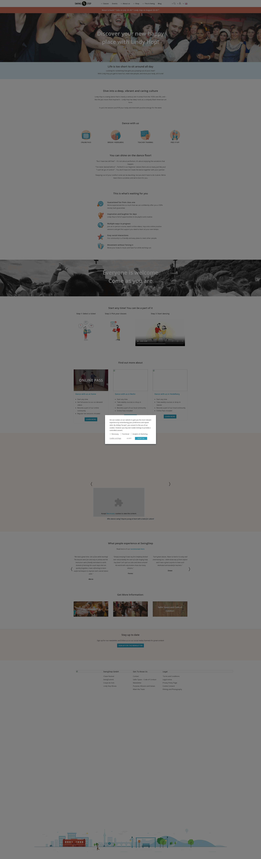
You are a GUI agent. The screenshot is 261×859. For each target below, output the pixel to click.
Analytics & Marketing (140, 434)
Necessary (115, 434)
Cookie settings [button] (115, 438)
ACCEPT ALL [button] (141, 438)
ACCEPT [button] (129, 438)
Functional (125, 434)
